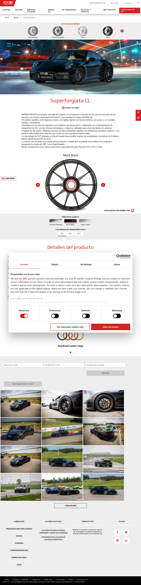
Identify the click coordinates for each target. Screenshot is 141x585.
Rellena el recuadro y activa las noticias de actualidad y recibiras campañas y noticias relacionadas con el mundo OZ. (87, 532)
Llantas (6, 10)
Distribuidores (69, 10)
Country (127, 3)
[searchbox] (23, 365)
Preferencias (60, 579)
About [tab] (117, 264)
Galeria (18, 10)
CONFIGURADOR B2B (97, 3)
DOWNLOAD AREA (19, 558)
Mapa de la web (82, 579)
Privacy (6, 579)
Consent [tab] (24, 264)
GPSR (19, 565)
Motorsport (110, 10)
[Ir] (138, 2)
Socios (19, 536)
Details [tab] (55, 264)
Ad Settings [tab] (86, 264)
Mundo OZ (51, 11)
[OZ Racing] (35, 3)
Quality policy (48, 579)
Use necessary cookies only (70, 327)
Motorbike (115, 3)
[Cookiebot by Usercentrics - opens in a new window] (118, 256)
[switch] (55, 316)
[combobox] (22, 364)
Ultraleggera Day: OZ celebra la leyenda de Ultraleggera (53, 538)
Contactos (19, 522)
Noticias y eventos (86, 11)
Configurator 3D (128, 11)
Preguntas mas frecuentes (19, 529)
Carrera (19, 543)
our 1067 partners (28, 278)
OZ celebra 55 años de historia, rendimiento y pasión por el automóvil (53, 531)
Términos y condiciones (21, 579)
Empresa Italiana (31, 11)
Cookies (71, 579)
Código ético (36, 579)
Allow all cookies (110, 327)
